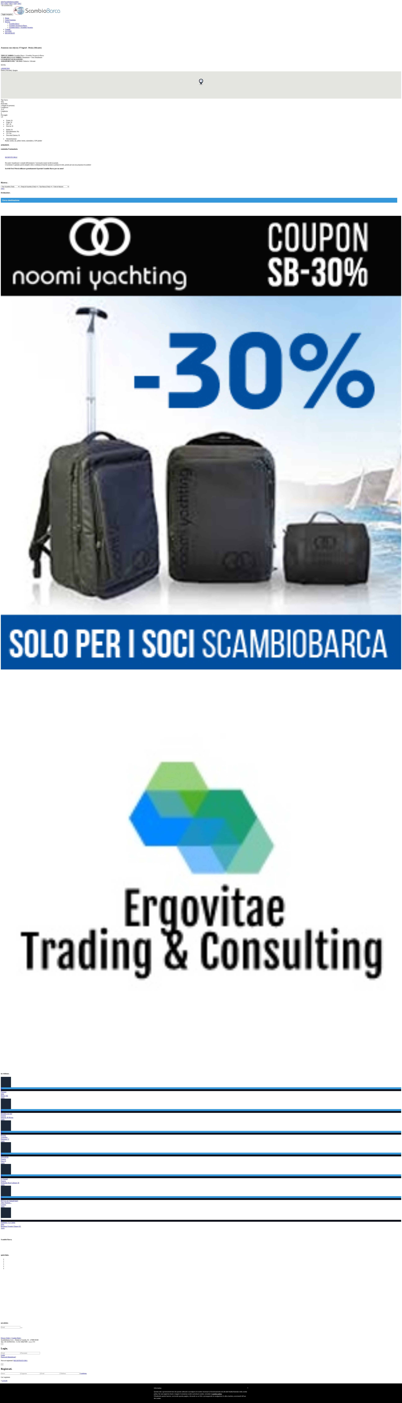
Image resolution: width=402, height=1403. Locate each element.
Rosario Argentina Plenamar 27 (5, 1137)
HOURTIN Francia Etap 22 (4, 1159)
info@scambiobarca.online (10, 2)
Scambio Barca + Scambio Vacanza (21, 27)
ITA (2, 4)
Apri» (3, 1098)
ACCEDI (8, 31)
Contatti (7, 29)
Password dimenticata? (8, 1357)
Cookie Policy (16, 1338)
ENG (6, 4)
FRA (11, 4)
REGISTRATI (10, 33)
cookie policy (217, 1394)
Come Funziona (10, 20)
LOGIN (4, 1381)
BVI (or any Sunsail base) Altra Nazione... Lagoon (9, 1202)
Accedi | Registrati (11, 1268)
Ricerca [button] (7, 22)
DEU (19, 4)
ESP (15, 4)
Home (7, 18)
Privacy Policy (5, 1338)
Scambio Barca (14, 24)
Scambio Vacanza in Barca (18, 25)
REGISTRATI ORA (20, 1360)
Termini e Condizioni (12, 1265)
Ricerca (7, 1263)
